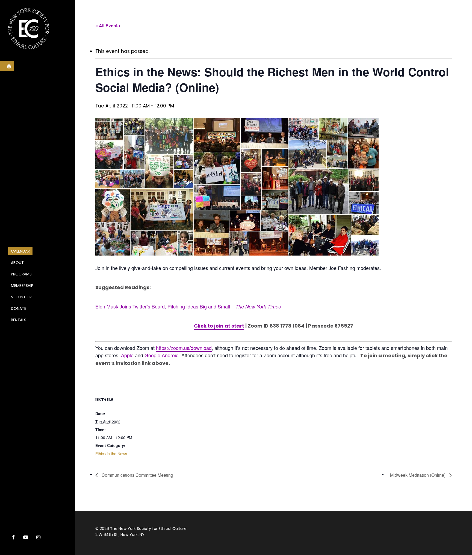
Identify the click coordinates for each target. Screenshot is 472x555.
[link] (7, 66)
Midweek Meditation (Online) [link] (418, 475)
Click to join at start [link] (219, 325)
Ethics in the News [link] (111, 453)
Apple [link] (127, 355)
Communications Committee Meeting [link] (137, 475)
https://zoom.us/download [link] (184, 347)
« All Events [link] (107, 25)
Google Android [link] (161, 355)
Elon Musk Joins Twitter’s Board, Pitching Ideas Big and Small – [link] (188, 306)
